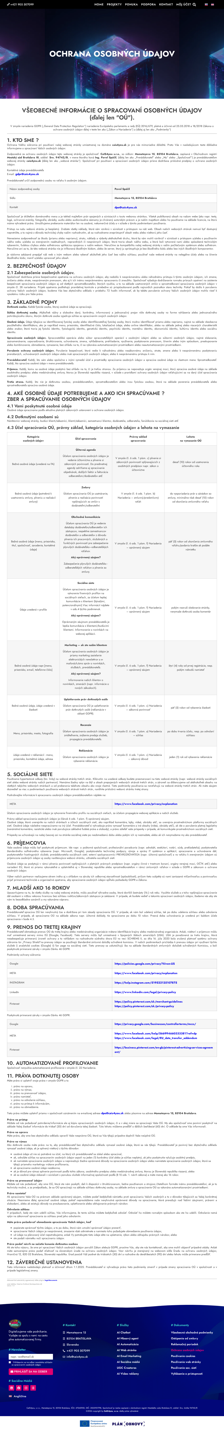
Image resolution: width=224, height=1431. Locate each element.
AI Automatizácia (128, 1344)
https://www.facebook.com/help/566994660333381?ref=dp (156, 1033)
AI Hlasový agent (127, 1338)
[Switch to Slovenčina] (206, 4)
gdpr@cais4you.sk (27, 174)
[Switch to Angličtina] (212, 4)
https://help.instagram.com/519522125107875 (146, 983)
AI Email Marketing (129, 1356)
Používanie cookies (183, 1356)
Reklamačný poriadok (184, 1344)
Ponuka (131, 4)
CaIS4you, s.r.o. (111, 1411)
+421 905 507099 (22, 4)
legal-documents (51, 1280)
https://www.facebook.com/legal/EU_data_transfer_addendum (156, 1038)
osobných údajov (33, 1364)
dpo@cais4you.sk (126, 207)
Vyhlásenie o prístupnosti (187, 1374)
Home (99, 4)
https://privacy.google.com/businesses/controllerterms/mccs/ (155, 1024)
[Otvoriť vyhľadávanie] (194, 4)
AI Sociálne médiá (128, 1362)
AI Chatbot (123, 1332)
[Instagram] (26, 1388)
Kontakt (166, 4)
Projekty (114, 4)
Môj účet (183, 4)
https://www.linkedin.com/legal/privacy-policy (145, 992)
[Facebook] (18, 1388)
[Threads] (33, 1388)
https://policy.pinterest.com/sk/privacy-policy (144, 1006)
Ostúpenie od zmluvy (184, 1338)
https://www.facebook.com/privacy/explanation (146, 804)
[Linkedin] (11, 1388)
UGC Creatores (126, 1368)
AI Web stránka (126, 1350)
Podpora (148, 4)
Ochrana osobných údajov (187, 1350)
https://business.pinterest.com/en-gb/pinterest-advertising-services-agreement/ (164, 1050)
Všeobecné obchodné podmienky (192, 1332)
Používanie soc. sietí (183, 1368)
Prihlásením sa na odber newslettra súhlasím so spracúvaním (32, 1363)
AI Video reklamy (128, 1374)
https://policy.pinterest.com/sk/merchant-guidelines (149, 1002)
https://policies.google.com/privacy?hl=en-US (145, 964)
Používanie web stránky (186, 1362)
